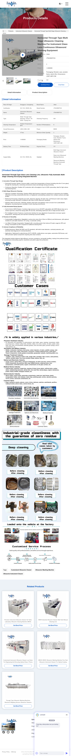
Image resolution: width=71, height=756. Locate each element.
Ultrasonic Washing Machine (44, 570)
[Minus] (67, 715)
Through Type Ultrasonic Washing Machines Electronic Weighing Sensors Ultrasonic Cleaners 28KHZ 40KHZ (18, 701)
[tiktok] (3, 732)
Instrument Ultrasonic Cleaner (24, 31)
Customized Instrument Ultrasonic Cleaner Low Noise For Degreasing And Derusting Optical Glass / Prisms (18, 661)
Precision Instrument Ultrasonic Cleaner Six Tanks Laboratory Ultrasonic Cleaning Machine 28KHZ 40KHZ (18, 621)
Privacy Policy (6, 752)
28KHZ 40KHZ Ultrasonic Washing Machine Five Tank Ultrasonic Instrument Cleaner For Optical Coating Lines (53, 661)
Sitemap (13, 752)
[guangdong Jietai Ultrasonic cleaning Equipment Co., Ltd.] (11, 3)
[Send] (66, 753)
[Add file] (37, 753)
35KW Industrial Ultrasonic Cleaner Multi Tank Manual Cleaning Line (53, 620)
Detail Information (14, 92)
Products (10, 31)
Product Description (39, 92)
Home (4, 31)
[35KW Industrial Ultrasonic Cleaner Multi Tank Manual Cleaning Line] (53, 605)
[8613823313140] (8, 732)
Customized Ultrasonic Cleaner (21, 570)
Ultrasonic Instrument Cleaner (13, 574)
